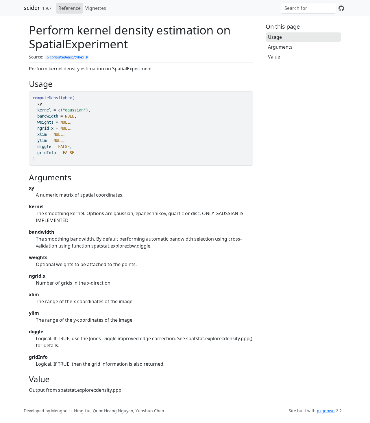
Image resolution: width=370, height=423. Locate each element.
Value (274, 57)
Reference (69, 8)
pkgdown (326, 410)
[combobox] (308, 8)
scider (32, 8)
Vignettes (95, 8)
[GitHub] (341, 8)
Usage (275, 37)
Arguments (280, 47)
